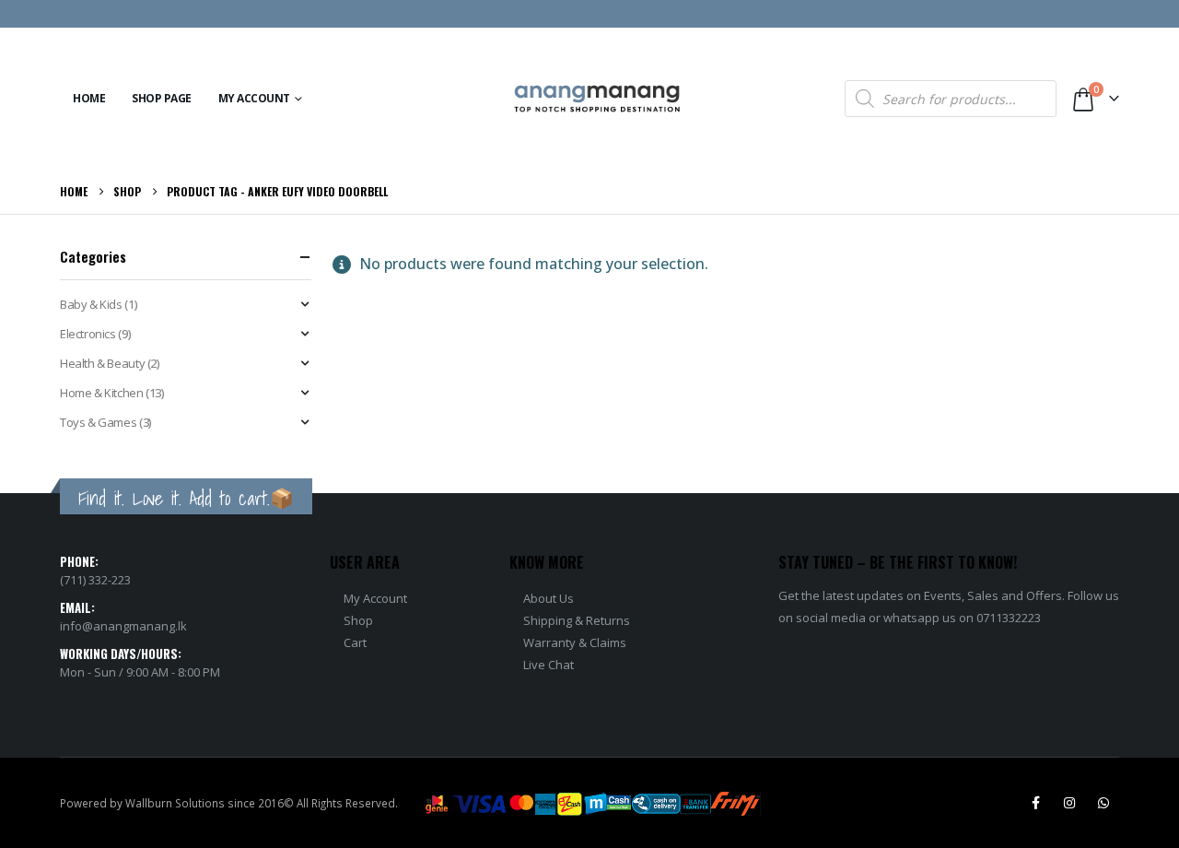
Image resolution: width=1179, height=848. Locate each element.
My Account (254, 98)
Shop (358, 620)
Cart (355, 642)
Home (89, 98)
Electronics (88, 333)
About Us (548, 598)
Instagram (1069, 803)
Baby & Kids (91, 304)
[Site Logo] (596, 99)
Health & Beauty (102, 363)
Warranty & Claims (574, 642)
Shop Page (162, 98)
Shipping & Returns (576, 620)
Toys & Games (98, 422)
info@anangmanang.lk (123, 626)
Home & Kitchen (102, 392)
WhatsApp (1103, 803)
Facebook (1035, 803)
